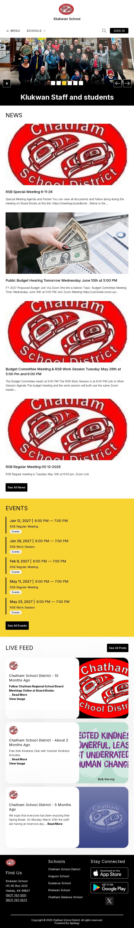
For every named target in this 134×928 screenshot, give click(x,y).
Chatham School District (64, 869)
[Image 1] (53, 83)
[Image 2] (59, 83)
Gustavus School (59, 883)
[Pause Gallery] (7, 83)
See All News (16, 487)
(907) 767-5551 (16, 895)
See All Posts (117, 648)
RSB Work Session (22, 546)
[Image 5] (75, 83)
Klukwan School (59, 890)
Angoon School (58, 876)
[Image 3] (64, 83)
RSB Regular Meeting (24, 526)
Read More (19, 694)
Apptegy (75, 923)
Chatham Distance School (65, 897)
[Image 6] (81, 83)
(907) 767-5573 (16, 900)
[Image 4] (70, 83)
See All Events (17, 625)
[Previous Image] (118, 83)
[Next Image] (127, 83)
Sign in (119, 30)
